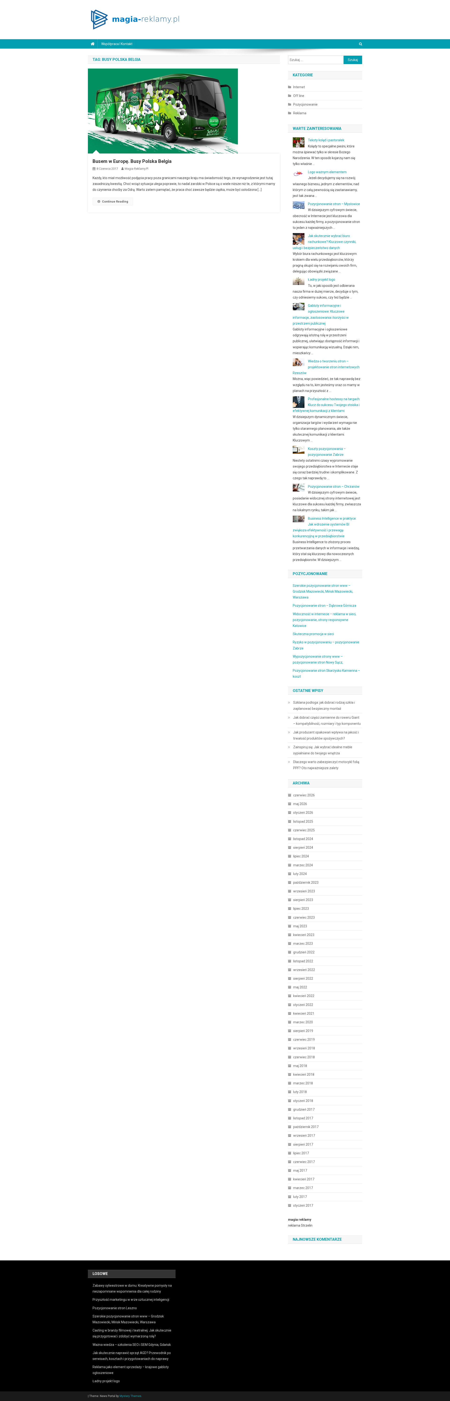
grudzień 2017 (304, 1109)
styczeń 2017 (303, 1205)
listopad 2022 (303, 961)
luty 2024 (300, 874)
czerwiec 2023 (304, 917)
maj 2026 (300, 804)
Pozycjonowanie (305, 104)
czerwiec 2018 (304, 1057)
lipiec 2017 (301, 1153)
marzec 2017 (303, 1188)
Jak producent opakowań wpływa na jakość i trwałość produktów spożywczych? (326, 735)
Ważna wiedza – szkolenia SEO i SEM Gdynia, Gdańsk (132, 1345)
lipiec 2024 (301, 856)
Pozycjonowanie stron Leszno (115, 1308)
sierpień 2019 (303, 1031)
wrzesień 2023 (304, 891)
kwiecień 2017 (303, 1179)
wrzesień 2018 (304, 1048)
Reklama (299, 113)
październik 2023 (306, 882)
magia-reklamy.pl (136, 168)
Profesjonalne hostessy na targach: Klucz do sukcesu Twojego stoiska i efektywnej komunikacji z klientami (326, 405)
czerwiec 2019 (304, 1039)
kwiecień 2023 (303, 935)
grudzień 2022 (304, 952)
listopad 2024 (303, 839)
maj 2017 (300, 1170)
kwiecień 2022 (303, 996)
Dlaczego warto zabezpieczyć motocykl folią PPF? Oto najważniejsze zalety (326, 765)
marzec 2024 (303, 865)
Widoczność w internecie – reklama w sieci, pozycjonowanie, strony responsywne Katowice (324, 620)
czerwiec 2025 (304, 830)
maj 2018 (300, 1066)
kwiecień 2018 (303, 1074)
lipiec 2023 (301, 908)
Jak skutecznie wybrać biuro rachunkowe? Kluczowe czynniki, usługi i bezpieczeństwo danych (324, 241)
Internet (299, 87)
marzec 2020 (303, 1022)
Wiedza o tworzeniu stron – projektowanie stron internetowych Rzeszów (326, 367)
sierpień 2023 (303, 900)
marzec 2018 (303, 1083)
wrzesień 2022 (304, 970)
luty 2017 (300, 1197)
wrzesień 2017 (304, 1135)
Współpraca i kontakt (116, 44)
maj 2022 (300, 987)
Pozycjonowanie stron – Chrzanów (334, 486)
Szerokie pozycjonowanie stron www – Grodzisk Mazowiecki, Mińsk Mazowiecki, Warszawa (323, 591)
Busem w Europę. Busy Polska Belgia (132, 161)
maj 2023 (300, 926)
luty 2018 (300, 1092)
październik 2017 (306, 1127)
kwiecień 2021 (303, 1013)
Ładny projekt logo (321, 279)
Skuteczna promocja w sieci (313, 634)
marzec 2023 (303, 943)
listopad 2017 (303, 1118)
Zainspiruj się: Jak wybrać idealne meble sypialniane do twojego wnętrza (322, 750)
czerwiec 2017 (304, 1162)
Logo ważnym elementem (327, 172)
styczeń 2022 (303, 1005)
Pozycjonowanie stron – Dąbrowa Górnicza (324, 605)
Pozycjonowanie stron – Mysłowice (334, 204)
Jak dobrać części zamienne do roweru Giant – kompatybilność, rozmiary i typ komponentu (327, 720)
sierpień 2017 (303, 1144)
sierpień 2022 (303, 978)
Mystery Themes (130, 1396)
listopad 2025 (303, 821)
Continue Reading (115, 201)
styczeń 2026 (303, 812)
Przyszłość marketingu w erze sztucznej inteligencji (131, 1299)
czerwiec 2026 (304, 795)
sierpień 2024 (303, 847)
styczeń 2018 (303, 1101)
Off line (298, 96)
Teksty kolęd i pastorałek (326, 140)
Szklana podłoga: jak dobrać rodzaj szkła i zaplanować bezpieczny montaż (324, 705)
